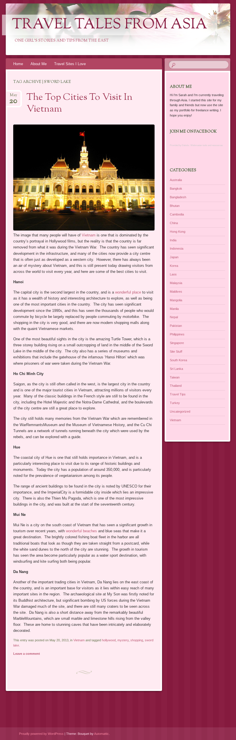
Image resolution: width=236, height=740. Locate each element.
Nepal (174, 317)
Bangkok (176, 188)
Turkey (175, 403)
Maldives (176, 291)
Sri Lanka (176, 368)
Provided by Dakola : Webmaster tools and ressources (196, 145)
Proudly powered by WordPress (41, 733)
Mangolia (176, 300)
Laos (173, 274)
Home (18, 64)
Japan (174, 257)
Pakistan (176, 325)
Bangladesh (178, 197)
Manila (174, 308)
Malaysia (176, 283)
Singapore (177, 343)
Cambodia (177, 214)
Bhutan (175, 205)
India (173, 240)
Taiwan (175, 377)
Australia (176, 180)
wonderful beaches (81, 531)
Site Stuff (176, 351)
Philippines (177, 334)
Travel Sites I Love (70, 64)
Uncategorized (180, 411)
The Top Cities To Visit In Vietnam (79, 103)
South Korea (178, 360)
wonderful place (128, 292)
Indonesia (176, 248)
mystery (123, 640)
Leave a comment (26, 653)
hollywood (109, 640)
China (174, 223)
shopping (136, 640)
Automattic (101, 733)
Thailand (176, 385)
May (13, 97)
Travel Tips (178, 394)
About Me (39, 64)
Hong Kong (177, 231)
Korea (174, 265)
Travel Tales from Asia (109, 25)
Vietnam (89, 235)
